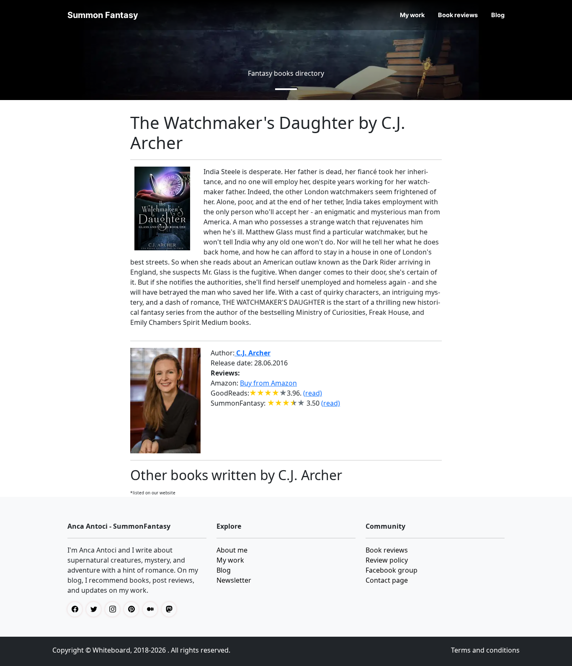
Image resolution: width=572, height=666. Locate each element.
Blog (498, 14)
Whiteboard (111, 650)
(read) (312, 393)
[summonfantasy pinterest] (133, 609)
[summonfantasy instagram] (114, 609)
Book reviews (458, 14)
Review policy (387, 560)
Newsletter (233, 580)
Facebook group (391, 570)
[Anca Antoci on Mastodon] (171, 609)
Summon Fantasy (102, 15)
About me (231, 550)
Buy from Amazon (268, 383)
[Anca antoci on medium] (152, 609)
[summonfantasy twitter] (95, 609)
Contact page (387, 580)
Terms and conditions (485, 650)
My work (412, 14)
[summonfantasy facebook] (76, 609)
